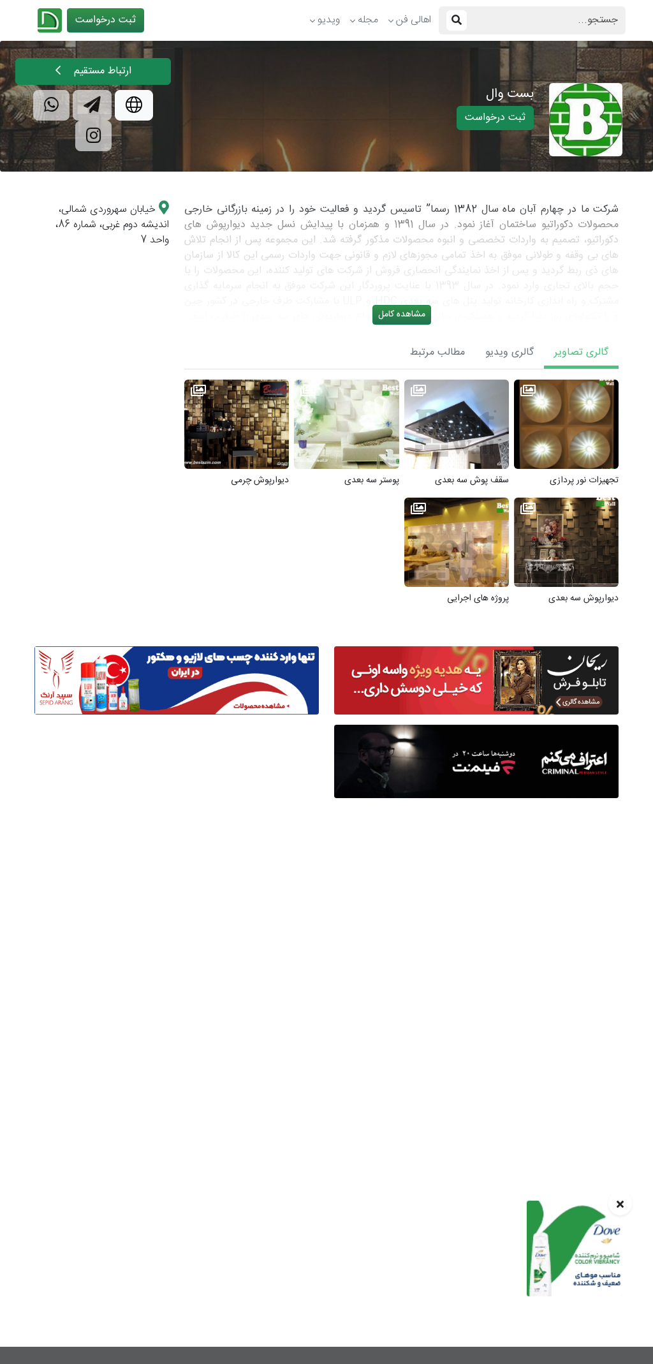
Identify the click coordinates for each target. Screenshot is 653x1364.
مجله (368, 20)
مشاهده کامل (401, 314)
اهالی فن (413, 20)
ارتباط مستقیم (101, 71)
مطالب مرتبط (437, 352)
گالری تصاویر (581, 352)
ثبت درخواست (105, 20)
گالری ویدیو (509, 352)
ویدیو (329, 20)
